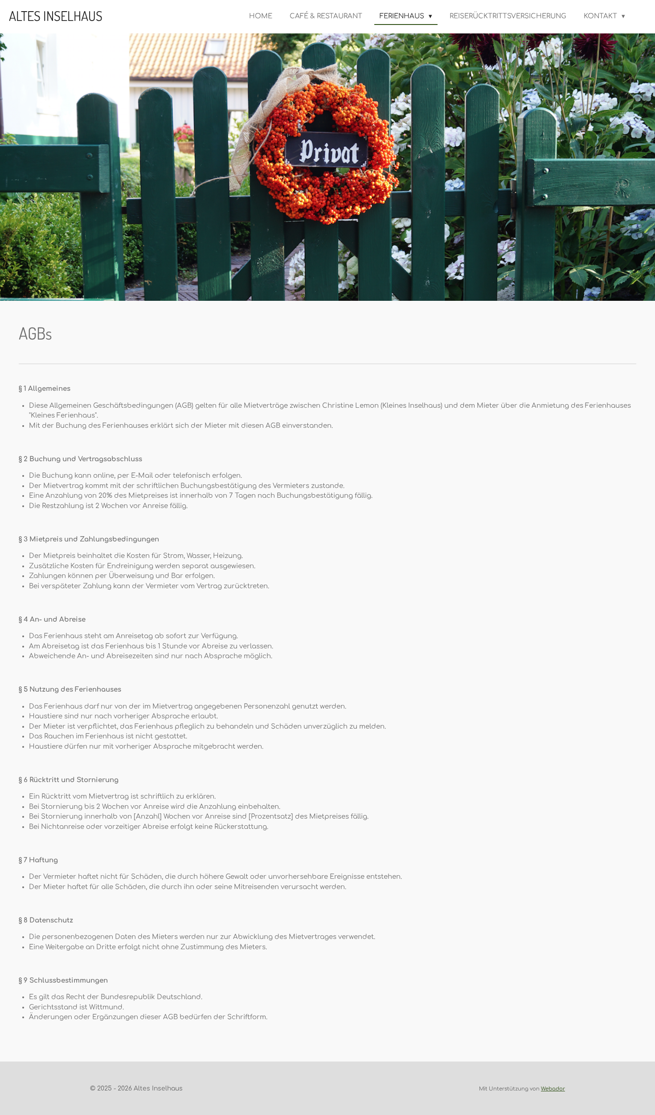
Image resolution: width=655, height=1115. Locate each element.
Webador (553, 1089)
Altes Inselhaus (55, 15)
